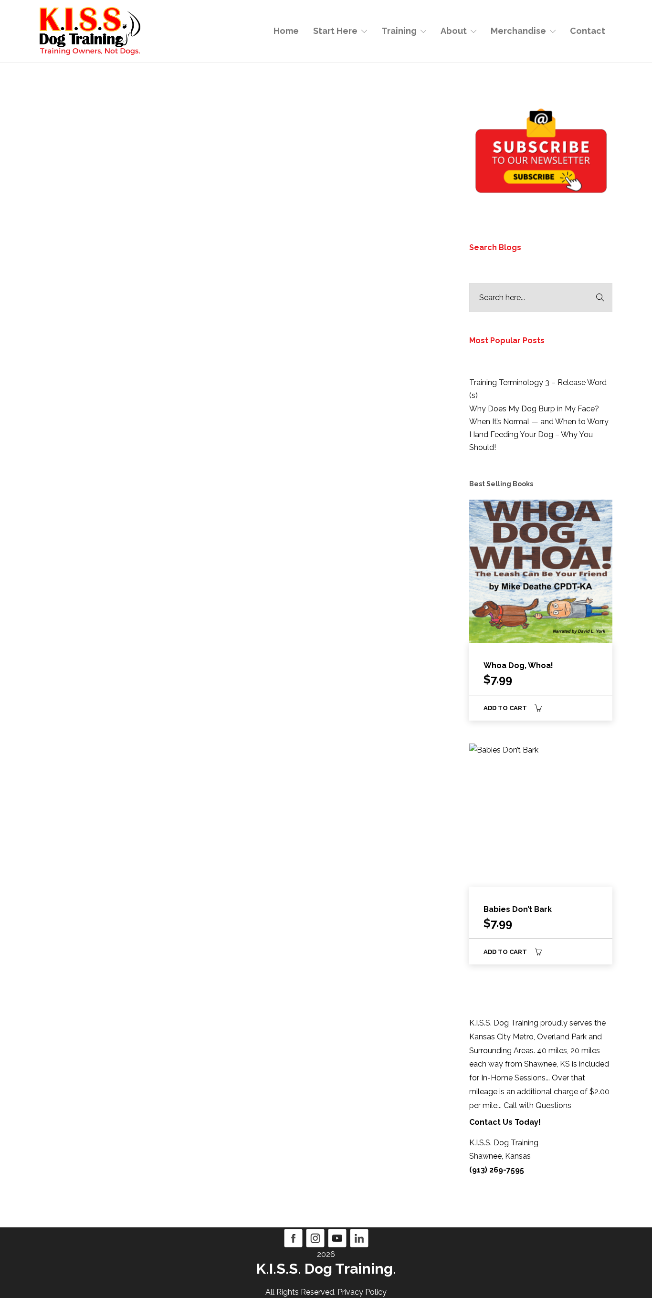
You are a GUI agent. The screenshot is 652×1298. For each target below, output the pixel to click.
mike (75, 281)
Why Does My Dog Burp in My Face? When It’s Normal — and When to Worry (539, 415)
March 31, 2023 (118, 281)
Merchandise (518, 31)
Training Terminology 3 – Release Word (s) (538, 389)
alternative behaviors (104, 397)
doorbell (125, 423)
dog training (157, 410)
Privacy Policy (362, 1292)
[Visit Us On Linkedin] (359, 1237)
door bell (199, 410)
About (454, 31)
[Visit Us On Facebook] (293, 1237)
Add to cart (505, 708)
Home (286, 31)
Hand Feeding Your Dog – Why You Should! (531, 441)
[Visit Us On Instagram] (315, 1237)
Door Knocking (79, 423)
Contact (587, 31)
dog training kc (350, 389)
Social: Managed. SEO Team (330, 261)
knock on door (382, 403)
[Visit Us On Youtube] (337, 1237)
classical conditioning (93, 410)
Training (399, 31)
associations (167, 397)
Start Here (335, 31)
